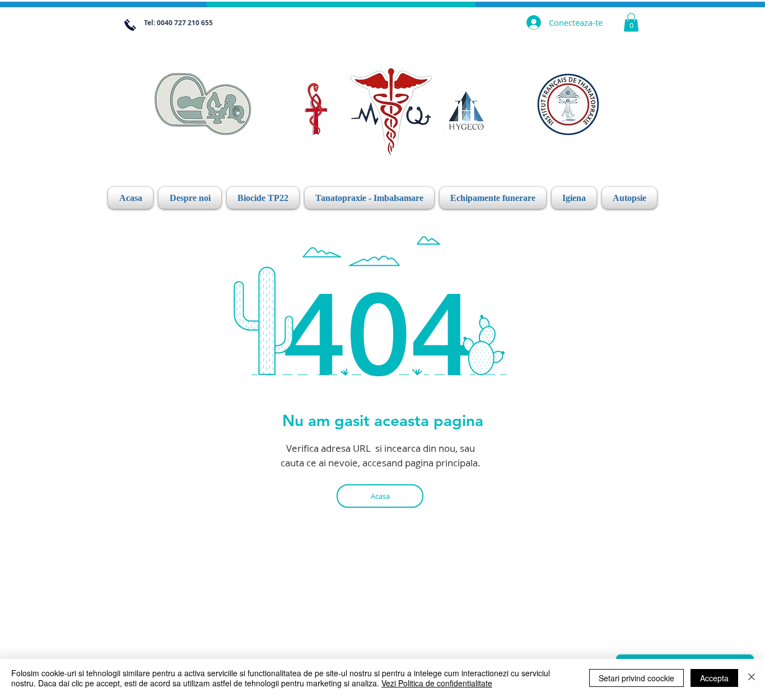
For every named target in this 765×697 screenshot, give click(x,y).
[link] (631, 22)
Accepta (714, 678)
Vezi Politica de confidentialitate (436, 683)
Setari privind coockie (636, 678)
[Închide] (751, 678)
